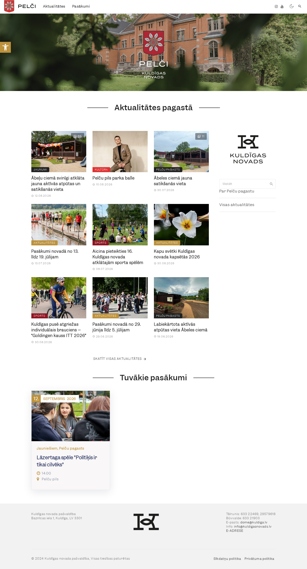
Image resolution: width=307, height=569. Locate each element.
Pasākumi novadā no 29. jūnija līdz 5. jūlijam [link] (117, 327)
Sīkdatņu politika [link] (227, 559)
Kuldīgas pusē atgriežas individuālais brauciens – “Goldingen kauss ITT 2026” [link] (58, 330)
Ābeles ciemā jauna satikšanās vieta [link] (173, 181)
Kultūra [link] (101, 169)
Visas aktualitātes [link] (236, 204)
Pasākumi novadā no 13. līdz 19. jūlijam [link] (55, 254)
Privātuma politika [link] (259, 559)
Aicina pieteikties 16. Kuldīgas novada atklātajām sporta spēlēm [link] (118, 257)
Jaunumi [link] (40, 169)
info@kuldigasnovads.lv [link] (253, 526)
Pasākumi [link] (81, 6)
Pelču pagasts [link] (168, 169)
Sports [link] (101, 243)
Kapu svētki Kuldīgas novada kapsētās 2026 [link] (177, 254)
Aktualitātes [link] (54, 6)
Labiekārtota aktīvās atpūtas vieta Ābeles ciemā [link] (181, 327)
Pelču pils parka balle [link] (113, 178)
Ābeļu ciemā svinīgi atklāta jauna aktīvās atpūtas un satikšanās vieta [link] (58, 184)
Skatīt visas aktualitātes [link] (117, 359)
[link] (5, 47)
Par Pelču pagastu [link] (236, 191)
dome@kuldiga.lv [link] (254, 522)
